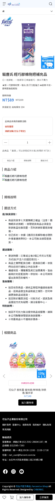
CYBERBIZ (38, 489)
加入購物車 (25, 497)
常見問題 (6, 429)
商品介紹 (10, 160)
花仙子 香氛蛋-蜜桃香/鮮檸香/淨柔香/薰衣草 (27, 391)
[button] (51, 376)
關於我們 (6, 424)
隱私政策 (47, 424)
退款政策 (26, 424)
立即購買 (44, 497)
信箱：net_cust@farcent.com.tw (18, 454)
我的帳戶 (37, 424)
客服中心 (16, 424)
